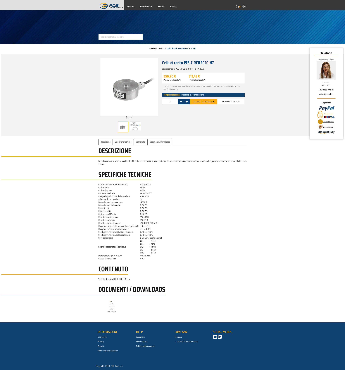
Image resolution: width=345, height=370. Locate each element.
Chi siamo (178, 337)
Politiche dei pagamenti (145, 346)
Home (161, 48)
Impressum (102, 337)
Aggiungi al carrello (202, 101)
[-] (181, 101)
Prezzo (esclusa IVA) (172, 80)
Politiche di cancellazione (108, 350)
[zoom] (129, 117)
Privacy (101, 341)
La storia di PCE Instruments (186, 341)
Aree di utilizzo (146, 6)
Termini (101, 346)
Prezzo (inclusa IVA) (197, 80)
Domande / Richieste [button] (231, 101)
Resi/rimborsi (141, 341)
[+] (187, 101)
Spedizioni (140, 337)
